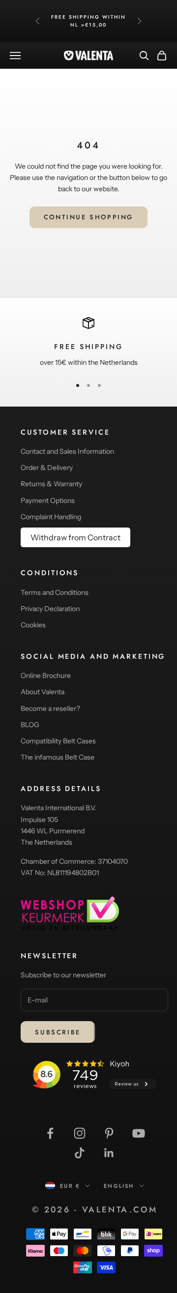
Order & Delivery (47, 467)
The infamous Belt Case (57, 757)
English (119, 1186)
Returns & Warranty (51, 483)
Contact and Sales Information (67, 451)
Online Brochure (46, 675)
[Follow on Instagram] (80, 1133)
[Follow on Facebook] (50, 1133)
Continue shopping (88, 217)
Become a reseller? (50, 708)
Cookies (33, 624)
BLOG (30, 724)
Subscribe (57, 1032)
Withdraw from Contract (75, 537)
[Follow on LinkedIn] (109, 1153)
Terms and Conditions (54, 592)
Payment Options (48, 500)
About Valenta (42, 691)
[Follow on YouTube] (139, 1133)
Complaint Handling (51, 516)
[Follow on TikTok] (80, 1153)
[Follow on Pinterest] (109, 1133)
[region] (88, 342)
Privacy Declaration (50, 608)
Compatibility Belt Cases (58, 740)
